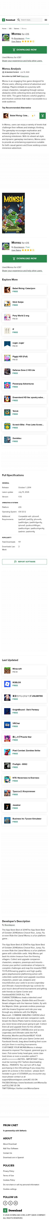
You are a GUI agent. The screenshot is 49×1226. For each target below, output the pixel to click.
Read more (25, 76)
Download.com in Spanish (13, 1157)
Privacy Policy (8, 1171)
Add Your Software (10, 1149)
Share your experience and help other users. (22, 60)
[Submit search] (19, 20)
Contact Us (7, 1153)
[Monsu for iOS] (5, 37)
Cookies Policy (9, 1180)
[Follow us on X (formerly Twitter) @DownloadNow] (10, 1203)
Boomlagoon (10, 925)
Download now (27, 49)
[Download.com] (8, 19)
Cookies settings (10, 1189)
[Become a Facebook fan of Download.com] (5, 1203)
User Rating (16, 41)
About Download (10, 1144)
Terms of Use (8, 1176)
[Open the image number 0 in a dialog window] (13, 213)
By (17, 38)
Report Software (26, 562)
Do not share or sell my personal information (21, 1185)
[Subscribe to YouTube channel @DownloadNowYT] (16, 1203)
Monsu (20, 34)
